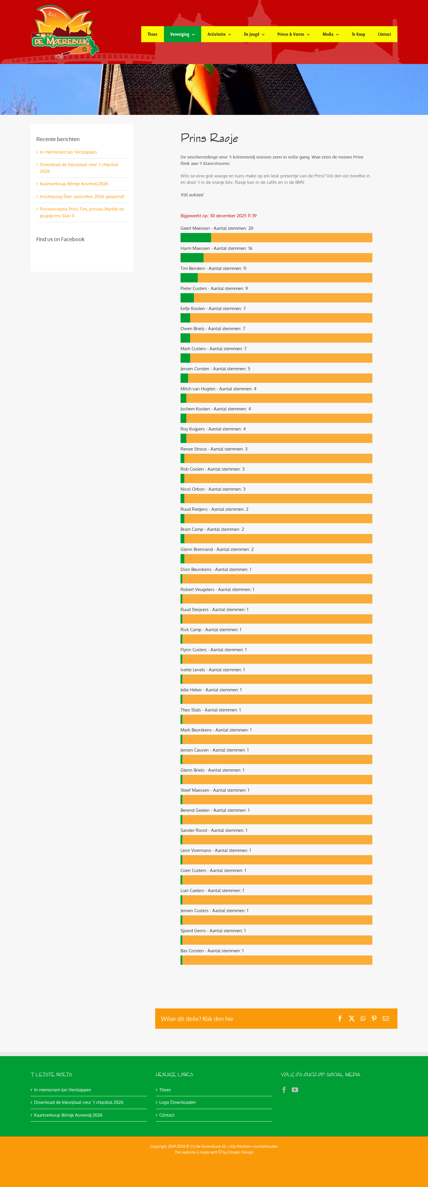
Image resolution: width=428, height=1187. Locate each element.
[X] (352, 1018)
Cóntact (166, 1115)
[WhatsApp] (363, 1018)
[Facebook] (340, 1018)
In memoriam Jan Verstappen (68, 152)
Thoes (165, 1089)
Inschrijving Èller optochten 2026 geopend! (82, 196)
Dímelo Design (241, 1152)
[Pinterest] (374, 1018)
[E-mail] (386, 1018)
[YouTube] (295, 1090)
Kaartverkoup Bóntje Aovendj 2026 (74, 183)
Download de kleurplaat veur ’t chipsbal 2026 (78, 1102)
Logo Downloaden (177, 1102)
